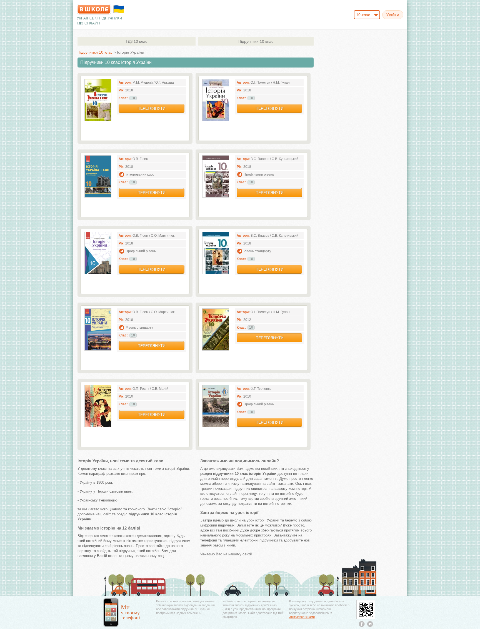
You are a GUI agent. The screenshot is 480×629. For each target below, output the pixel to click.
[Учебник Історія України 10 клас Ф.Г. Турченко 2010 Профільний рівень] (215, 426)
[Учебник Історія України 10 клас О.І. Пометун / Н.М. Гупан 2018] (215, 120)
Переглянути (152, 108)
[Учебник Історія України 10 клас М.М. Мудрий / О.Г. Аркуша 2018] (97, 120)
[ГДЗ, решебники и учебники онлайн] (94, 9)
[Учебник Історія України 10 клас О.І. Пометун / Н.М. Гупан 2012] (215, 349)
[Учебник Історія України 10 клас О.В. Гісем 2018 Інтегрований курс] (97, 196)
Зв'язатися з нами (302, 616)
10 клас (136, 41)
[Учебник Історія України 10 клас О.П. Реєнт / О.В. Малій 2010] (97, 426)
